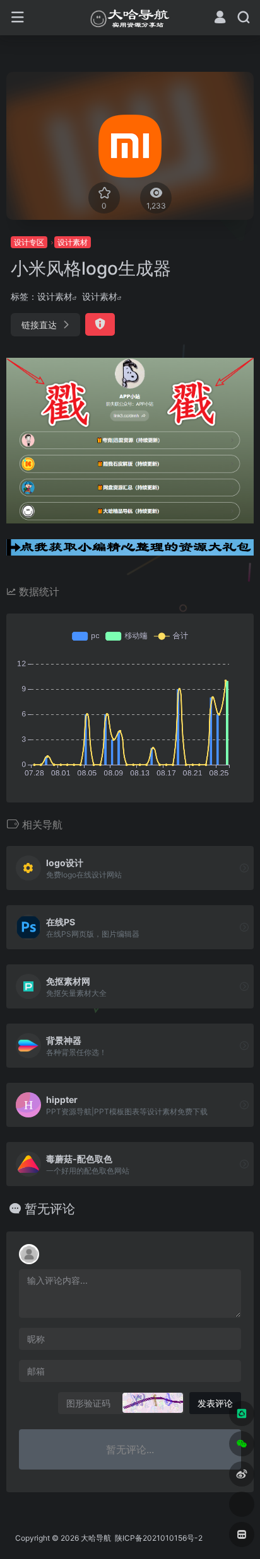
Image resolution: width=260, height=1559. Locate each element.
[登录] (220, 18)
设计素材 (72, 242)
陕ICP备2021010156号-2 (158, 1538)
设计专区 (29, 242)
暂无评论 (50, 1208)
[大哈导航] (130, 17)
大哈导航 (96, 1538)
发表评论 (215, 1403)
